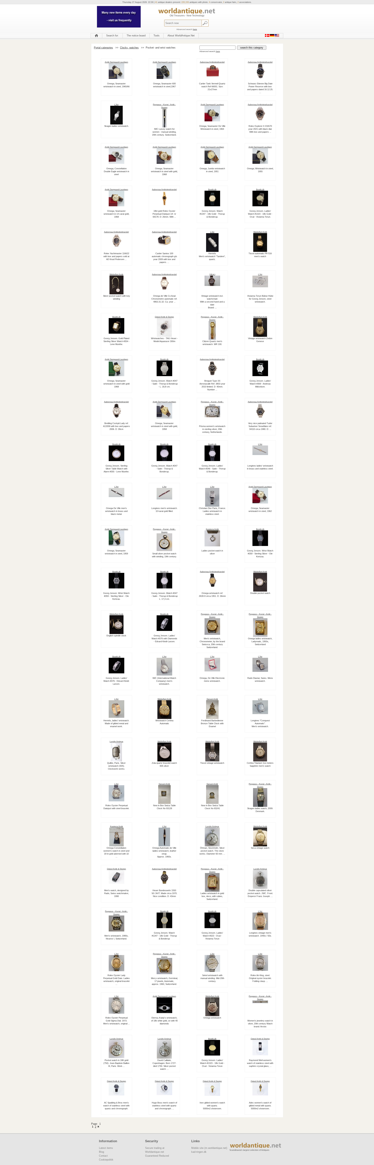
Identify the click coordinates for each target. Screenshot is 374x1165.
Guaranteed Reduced (157, 1155)
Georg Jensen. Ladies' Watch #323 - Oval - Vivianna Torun (212, 936)
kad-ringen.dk (198, 1151)
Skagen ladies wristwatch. (116, 126)
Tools (156, 35)
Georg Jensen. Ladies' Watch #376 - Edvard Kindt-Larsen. (116, 681)
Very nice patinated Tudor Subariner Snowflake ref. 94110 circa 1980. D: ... (260, 426)
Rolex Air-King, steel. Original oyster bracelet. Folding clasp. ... (260, 978)
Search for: (112, 35)
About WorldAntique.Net (181, 35)
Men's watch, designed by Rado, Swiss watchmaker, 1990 (116, 893)
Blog (101, 1151)
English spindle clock (116, 635)
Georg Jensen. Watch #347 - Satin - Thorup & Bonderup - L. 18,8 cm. (164, 384)
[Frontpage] (96, 35)
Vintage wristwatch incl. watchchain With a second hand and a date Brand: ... (212, 302)
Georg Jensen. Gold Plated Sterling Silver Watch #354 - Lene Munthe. (116, 341)
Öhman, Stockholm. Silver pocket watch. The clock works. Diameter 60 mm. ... (212, 851)
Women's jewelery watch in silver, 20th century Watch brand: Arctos (260, 1023)
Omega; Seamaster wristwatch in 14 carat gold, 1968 (116, 214)
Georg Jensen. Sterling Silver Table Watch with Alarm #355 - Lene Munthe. (116, 469)
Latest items (106, 1147)
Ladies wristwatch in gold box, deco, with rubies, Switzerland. (212, 896)
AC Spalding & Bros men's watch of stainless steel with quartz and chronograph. (116, 1106)
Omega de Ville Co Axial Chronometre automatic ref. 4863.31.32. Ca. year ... (164, 299)
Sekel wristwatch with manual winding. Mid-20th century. (212, 978)
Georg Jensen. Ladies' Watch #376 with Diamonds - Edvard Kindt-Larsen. (164, 638)
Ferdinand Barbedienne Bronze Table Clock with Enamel (212, 723)
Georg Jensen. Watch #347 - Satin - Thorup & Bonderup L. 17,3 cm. (164, 596)
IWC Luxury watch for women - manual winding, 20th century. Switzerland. (164, 132)
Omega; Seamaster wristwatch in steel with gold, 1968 (164, 171)
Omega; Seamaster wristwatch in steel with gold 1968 (116, 384)
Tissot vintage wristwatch (212, 763)
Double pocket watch (260, 593)
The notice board (136, 35)
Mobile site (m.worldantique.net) (209, 1147)
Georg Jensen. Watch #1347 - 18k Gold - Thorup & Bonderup (164, 936)
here (195, 29)
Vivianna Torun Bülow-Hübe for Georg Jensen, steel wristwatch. (260, 299)
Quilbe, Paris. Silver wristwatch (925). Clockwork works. (116, 766)
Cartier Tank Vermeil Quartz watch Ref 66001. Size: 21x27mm (212, 86)
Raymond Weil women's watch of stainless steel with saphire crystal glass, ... (260, 1063)
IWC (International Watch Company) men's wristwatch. (164, 681)
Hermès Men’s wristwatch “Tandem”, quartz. (212, 256)
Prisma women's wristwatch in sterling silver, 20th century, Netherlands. (212, 429)
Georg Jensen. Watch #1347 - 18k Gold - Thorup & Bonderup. (212, 214)
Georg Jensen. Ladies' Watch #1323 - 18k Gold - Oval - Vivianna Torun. (260, 214)
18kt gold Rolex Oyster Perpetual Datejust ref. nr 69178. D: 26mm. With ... (164, 214)
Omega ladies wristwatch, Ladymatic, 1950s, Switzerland (260, 641)
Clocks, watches (129, 47)
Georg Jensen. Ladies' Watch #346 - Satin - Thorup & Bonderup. (212, 469)
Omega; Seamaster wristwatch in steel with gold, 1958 (164, 426)
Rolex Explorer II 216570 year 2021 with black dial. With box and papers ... (260, 129)
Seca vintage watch (260, 848)
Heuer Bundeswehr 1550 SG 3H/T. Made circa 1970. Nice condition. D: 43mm (164, 893)
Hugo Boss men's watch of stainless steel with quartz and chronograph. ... (164, 1106)
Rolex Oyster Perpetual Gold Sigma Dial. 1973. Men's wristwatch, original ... (116, 1021)
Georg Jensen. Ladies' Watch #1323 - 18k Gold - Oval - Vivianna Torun (212, 1063)
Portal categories (103, 47)
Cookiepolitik (106, 1159)
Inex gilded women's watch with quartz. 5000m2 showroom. (212, 1106)
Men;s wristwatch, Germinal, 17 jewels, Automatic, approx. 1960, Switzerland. (164, 981)
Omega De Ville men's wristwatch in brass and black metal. (116, 511)
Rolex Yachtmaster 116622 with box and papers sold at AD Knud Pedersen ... (116, 256)
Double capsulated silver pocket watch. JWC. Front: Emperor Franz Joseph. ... (260, 893)
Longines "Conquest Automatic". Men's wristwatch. (260, 723)
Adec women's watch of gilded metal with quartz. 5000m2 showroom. (260, 1106)
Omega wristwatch (212, 1018)
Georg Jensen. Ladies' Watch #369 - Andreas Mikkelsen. (260, 384)
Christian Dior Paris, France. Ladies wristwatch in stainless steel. (212, 511)
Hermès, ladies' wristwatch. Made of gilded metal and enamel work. (116, 723)
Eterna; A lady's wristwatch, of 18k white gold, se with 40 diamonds (164, 1021)
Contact (103, 1155)
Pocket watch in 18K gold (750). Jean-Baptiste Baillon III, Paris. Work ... (116, 1063)
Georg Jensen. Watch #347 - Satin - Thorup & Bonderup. (164, 469)
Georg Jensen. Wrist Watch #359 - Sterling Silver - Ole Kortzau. (260, 553)
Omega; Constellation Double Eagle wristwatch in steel (116, 171)
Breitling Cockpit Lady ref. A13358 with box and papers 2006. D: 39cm (116, 426)
